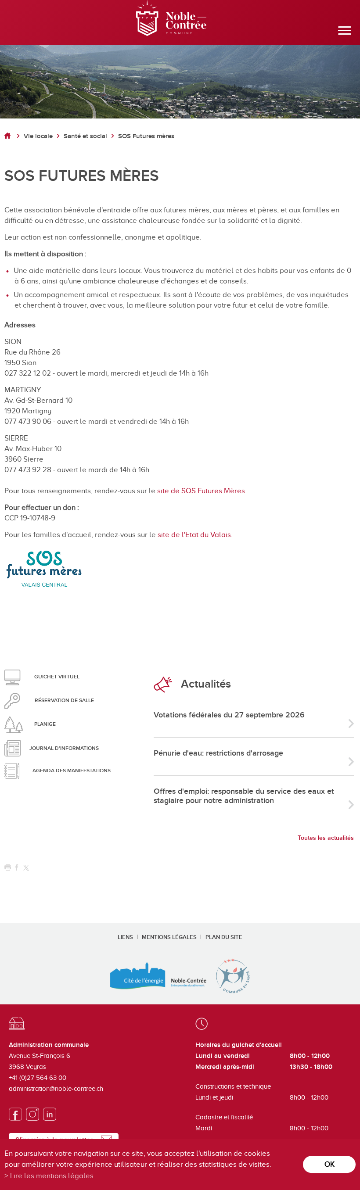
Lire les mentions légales (52, 1176)
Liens (125, 937)
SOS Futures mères (146, 136)
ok (329, 1164)
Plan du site (223, 937)
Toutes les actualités (326, 838)
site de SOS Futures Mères (201, 491)
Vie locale (38, 136)
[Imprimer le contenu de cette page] (7, 868)
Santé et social (85, 136)
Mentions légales (169, 937)
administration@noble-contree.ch (56, 1088)
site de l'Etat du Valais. (195, 534)
